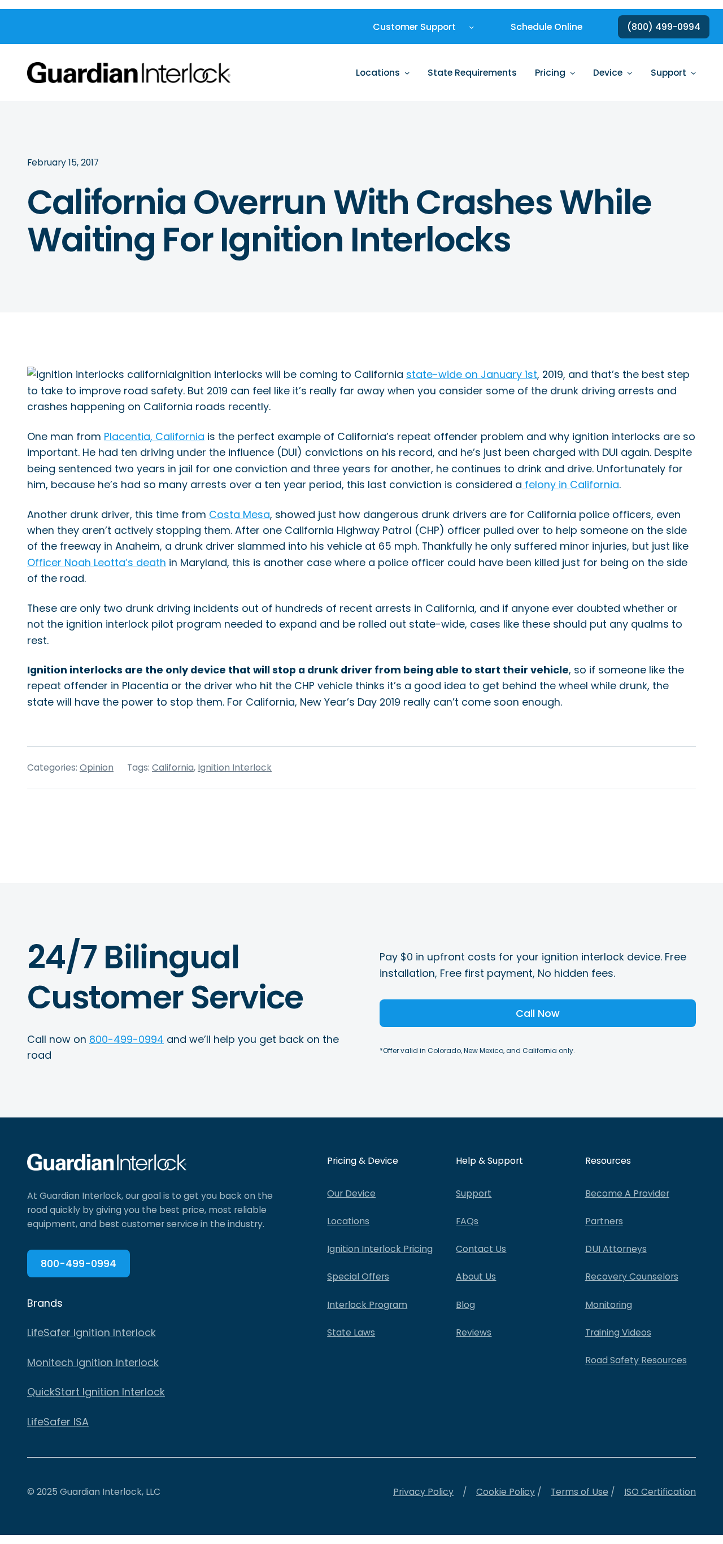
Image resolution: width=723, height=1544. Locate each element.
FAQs (467, 1221)
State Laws (351, 1332)
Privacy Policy (423, 1491)
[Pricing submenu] (572, 72)
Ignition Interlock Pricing (380, 1248)
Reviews (473, 1332)
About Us (476, 1276)
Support (473, 1193)
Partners (604, 1221)
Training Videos (618, 1332)
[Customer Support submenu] (471, 26)
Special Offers (358, 1276)
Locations (348, 1221)
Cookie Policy (505, 1491)
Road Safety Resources (636, 1360)
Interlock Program (367, 1304)
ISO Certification (660, 1491)
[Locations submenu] (407, 72)
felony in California (570, 484)
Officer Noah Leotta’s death (96, 562)
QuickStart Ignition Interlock (96, 1392)
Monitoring (608, 1304)
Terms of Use (579, 1491)
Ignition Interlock (235, 767)
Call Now (538, 1013)
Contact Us (481, 1248)
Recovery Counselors (631, 1276)
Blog (465, 1304)
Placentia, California (154, 436)
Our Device (351, 1193)
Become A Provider (627, 1193)
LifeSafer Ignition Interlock (91, 1332)
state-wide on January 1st (471, 374)
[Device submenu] (629, 72)
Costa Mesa (239, 514)
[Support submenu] (693, 72)
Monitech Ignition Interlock (93, 1362)
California (173, 767)
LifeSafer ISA (58, 1422)
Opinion (97, 767)
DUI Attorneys (616, 1248)
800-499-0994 (126, 1039)
